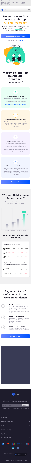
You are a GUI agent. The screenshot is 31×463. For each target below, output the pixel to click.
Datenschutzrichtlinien (9, 453)
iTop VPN (4, 10)
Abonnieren (25, 405)
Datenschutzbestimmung (7, 4)
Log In (21, 40)
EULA (5, 455)
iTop (15, 394)
